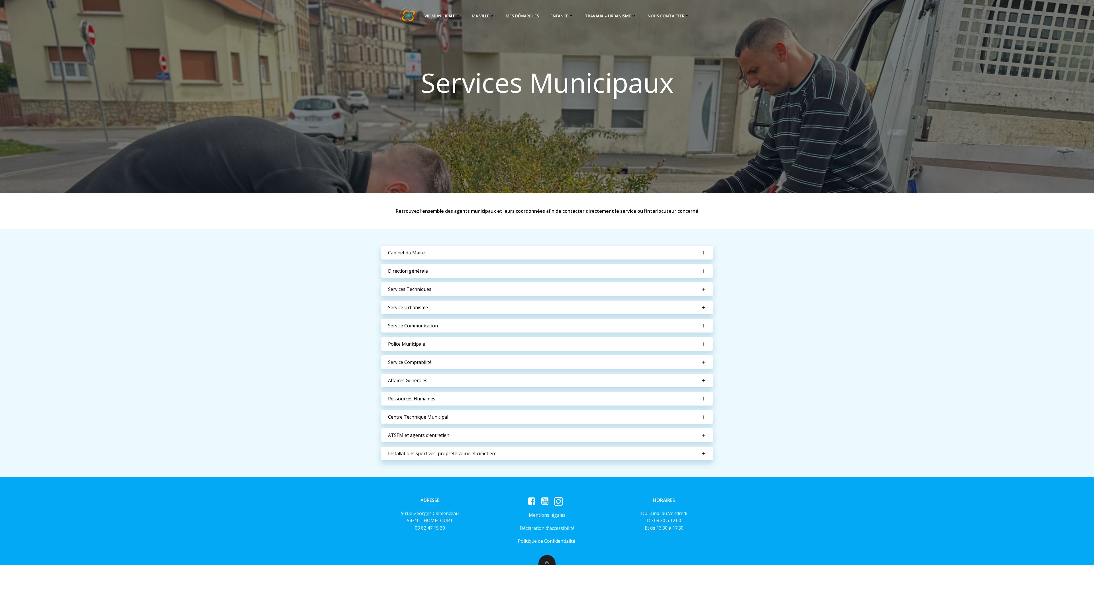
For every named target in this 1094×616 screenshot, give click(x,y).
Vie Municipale (439, 16)
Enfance (559, 16)
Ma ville (480, 16)
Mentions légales (547, 515)
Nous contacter (666, 16)
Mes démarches (522, 16)
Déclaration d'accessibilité (547, 528)
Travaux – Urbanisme (608, 16)
